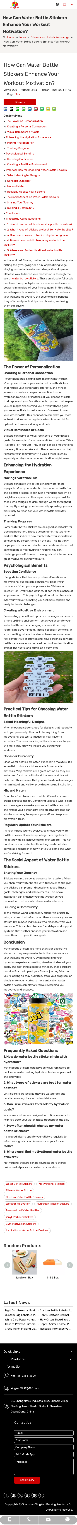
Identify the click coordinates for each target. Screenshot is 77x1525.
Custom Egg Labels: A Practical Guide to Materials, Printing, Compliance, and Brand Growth (21, 1315)
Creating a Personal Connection (27, 126)
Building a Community (20, 207)
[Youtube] (27, 1495)
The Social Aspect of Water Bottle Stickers (32, 197)
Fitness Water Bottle (19, 1190)
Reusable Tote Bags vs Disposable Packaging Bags (56, 1328)
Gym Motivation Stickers (21, 1223)
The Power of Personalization (24, 121)
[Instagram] (34, 1495)
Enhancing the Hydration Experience (28, 137)
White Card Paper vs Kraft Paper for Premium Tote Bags (21, 1319)
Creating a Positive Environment (27, 164)
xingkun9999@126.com (25, 1388)
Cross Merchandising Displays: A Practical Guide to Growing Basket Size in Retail (21, 1328)
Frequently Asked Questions (23, 218)
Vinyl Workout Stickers (19, 1217)
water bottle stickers (25, 278)
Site (17, 94)
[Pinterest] (41, 1495)
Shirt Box (53, 1277)
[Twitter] (20, 1495)
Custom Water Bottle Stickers (24, 1197)
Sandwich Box (24, 1277)
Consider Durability (18, 180)
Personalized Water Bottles (23, 1210)
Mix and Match (16, 186)
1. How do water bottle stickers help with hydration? (39, 224)
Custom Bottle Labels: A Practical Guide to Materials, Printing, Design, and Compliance (56, 1310)
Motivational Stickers (52, 1183)
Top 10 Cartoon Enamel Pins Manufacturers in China (56, 1315)
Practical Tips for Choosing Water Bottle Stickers (36, 170)
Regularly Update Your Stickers (26, 191)
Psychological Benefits (20, 153)
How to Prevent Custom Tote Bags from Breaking (21, 1324)
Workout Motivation (18, 1203)
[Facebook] (6, 1495)
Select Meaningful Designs (23, 175)
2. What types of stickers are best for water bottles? (40, 229)
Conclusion (13, 213)
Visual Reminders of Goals (23, 131)
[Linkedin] (13, 1495)
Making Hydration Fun (20, 142)
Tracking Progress (18, 148)
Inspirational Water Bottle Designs (27, 1230)
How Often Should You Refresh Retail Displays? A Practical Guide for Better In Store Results (56, 1319)
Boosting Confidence (20, 159)
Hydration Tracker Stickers (53, 1203)
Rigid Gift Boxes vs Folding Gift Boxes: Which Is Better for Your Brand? (21, 1310)
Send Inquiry (27, 1480)
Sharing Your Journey (20, 202)
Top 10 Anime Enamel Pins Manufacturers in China (56, 1324)
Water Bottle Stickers (19, 1183)
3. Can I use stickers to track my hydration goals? (37, 235)
